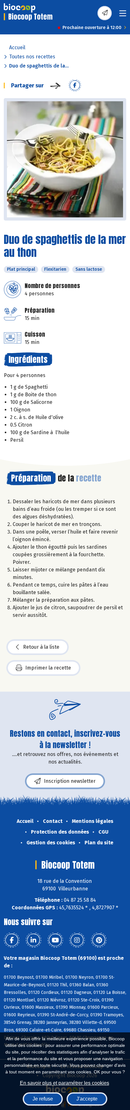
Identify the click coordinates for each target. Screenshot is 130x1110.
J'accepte (87, 1098)
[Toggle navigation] (122, 15)
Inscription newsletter (70, 781)
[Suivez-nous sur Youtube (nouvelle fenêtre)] (55, 940)
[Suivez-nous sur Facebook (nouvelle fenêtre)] (12, 940)
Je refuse (42, 1098)
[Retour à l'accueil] (19, 8)
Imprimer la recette (48, 668)
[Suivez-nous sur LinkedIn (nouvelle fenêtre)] (33, 940)
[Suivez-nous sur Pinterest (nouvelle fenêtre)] (99, 940)
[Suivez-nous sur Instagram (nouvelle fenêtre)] (77, 940)
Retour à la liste (41, 647)
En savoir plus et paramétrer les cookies (64, 1083)
